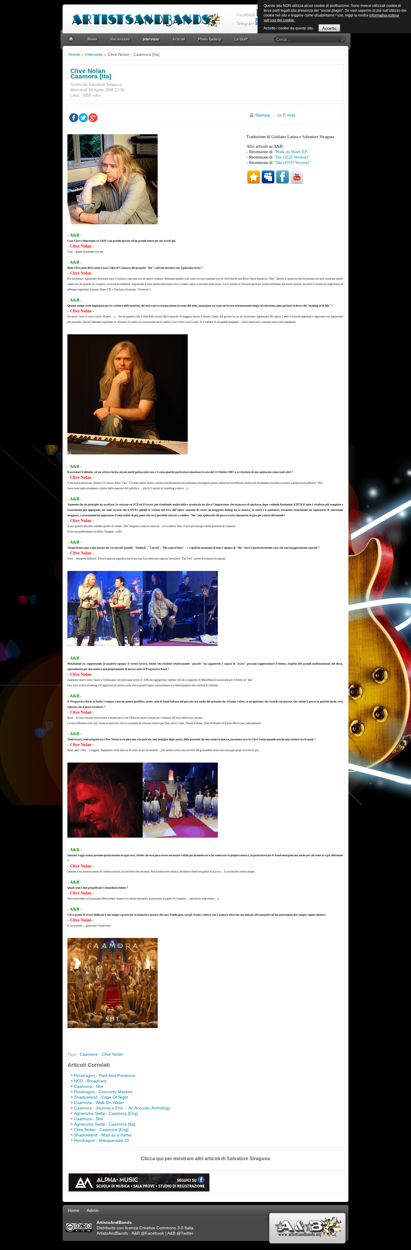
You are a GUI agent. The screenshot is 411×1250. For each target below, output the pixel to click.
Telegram (245, 23)
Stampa (262, 115)
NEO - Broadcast (90, 1081)
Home (74, 54)
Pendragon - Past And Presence (104, 1075)
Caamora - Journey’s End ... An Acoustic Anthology (122, 1108)
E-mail (289, 115)
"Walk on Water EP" (291, 152)
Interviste (94, 54)
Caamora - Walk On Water (99, 1102)
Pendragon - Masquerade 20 (101, 1140)
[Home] (72, 39)
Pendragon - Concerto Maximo (103, 1091)
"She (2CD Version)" (292, 157)
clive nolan (112, 1054)
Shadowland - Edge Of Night (101, 1097)
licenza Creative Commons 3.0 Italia (159, 1227)
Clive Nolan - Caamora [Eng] (101, 1129)
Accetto (329, 28)
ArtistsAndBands (112, 1233)
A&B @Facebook (147, 1233)
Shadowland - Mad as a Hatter (103, 1135)
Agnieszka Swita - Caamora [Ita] (104, 1124)
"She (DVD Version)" (292, 162)
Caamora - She (88, 1086)
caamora (88, 1054)
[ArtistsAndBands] (141, 17)
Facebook (245, 14)
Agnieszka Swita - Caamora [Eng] (106, 1113)
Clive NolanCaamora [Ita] (90, 73)
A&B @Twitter (180, 1233)
